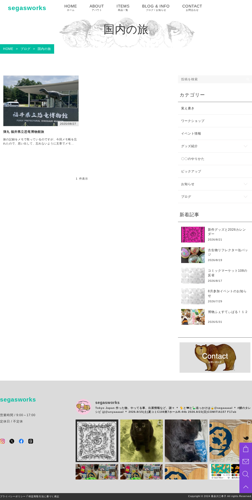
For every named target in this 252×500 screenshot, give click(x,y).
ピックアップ (191, 171)
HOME (70, 7)
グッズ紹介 (189, 146)
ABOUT (97, 7)
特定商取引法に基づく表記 (44, 496)
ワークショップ (193, 121)
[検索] (248, 79)
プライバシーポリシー (13, 496)
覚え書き (188, 108)
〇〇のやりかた (193, 158)
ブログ (186, 196)
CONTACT (192, 7)
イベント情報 (191, 133)
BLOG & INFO (156, 7)
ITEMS (123, 7)
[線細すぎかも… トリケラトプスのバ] (97, 440)
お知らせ (188, 184)
